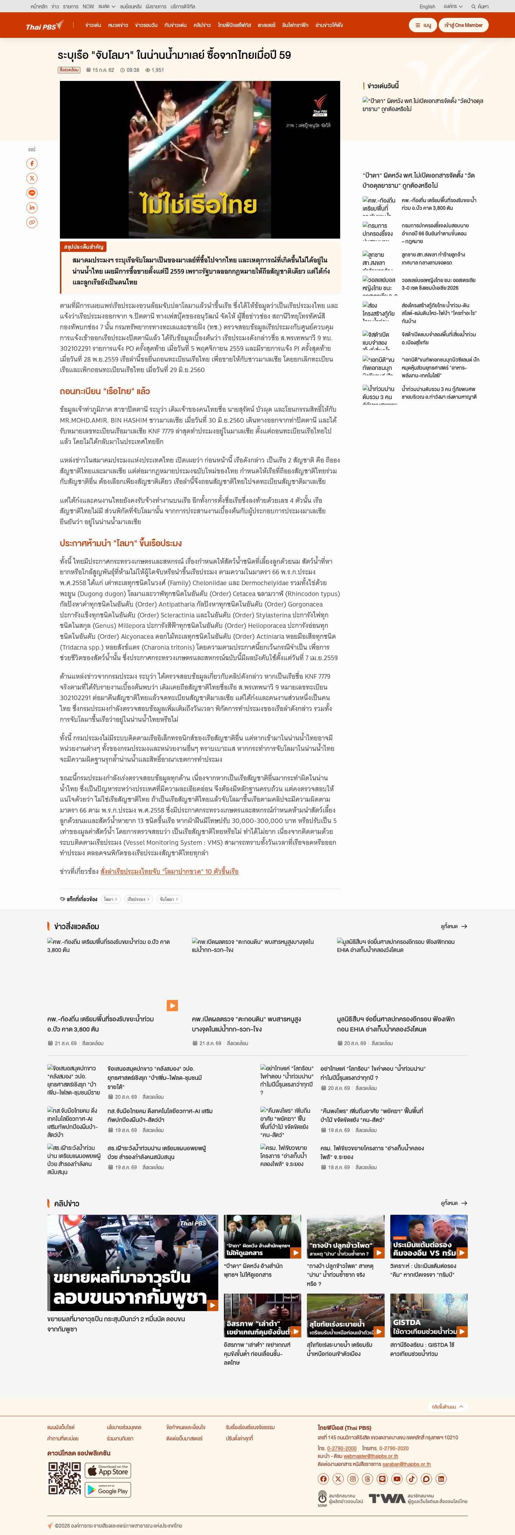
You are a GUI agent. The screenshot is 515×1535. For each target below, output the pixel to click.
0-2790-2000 (342, 1448)
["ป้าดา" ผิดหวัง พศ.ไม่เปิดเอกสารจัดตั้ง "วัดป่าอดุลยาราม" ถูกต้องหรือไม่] (426, 132)
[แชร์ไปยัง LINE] (31, 192)
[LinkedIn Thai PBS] (441, 1479)
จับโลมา (167, 899)
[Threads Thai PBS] (367, 1479)
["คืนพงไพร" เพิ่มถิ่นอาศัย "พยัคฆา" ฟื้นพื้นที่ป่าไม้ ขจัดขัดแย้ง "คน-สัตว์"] (288, 1122)
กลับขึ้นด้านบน (444, 1407)
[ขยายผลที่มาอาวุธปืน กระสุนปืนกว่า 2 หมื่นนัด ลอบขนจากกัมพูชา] (132, 1263)
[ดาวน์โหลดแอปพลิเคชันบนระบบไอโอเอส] (108, 1470)
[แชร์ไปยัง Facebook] (31, 163)
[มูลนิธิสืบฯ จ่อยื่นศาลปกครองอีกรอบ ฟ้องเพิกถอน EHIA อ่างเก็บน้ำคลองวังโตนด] (402, 974)
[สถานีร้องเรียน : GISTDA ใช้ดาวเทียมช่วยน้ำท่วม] (429, 1315)
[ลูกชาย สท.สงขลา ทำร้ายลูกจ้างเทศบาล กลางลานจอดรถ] (380, 260)
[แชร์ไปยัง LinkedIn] (31, 207)
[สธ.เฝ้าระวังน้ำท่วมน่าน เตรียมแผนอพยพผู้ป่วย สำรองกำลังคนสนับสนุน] (75, 1159)
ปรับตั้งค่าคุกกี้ (239, 1438)
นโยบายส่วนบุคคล (124, 1427)
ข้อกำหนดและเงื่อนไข (185, 1427)
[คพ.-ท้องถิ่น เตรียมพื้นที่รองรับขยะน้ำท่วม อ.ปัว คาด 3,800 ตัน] (380, 206)
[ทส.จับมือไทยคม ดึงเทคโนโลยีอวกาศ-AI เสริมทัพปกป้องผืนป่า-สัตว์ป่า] (75, 1122)
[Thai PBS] (45, 25)
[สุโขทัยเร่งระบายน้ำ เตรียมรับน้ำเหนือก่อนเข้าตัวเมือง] (345, 1315)
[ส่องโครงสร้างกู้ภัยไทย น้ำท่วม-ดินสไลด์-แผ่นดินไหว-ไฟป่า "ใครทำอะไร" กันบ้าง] (380, 311)
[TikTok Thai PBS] (411, 1479)
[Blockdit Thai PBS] (426, 1479)
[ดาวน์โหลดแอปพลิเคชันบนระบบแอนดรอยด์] (108, 1489)
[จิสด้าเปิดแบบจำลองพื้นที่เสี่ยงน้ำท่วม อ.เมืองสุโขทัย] (380, 340)
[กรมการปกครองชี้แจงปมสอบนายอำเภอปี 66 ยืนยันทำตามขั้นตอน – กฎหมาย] (380, 231)
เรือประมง (136, 899)
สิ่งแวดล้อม (69, 70)
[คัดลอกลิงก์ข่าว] (31, 222)
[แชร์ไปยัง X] (31, 178)
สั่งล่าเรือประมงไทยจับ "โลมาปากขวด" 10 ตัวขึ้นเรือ (170, 871)
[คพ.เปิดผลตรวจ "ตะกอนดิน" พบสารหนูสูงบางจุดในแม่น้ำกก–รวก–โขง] (257, 974)
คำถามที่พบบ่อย (62, 1438)
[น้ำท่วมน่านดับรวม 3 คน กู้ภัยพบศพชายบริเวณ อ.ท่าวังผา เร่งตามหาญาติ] (380, 394)
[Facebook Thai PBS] (323, 1479)
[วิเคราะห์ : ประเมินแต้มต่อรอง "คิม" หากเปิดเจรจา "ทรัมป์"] (429, 1236)
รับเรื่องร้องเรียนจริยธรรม (250, 1427)
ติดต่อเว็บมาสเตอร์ (184, 1438)
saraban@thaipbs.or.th (407, 1463)
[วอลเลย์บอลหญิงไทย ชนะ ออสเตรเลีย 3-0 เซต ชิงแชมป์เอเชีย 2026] (380, 285)
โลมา (108, 899)
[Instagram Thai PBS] (352, 1479)
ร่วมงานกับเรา (120, 1438)
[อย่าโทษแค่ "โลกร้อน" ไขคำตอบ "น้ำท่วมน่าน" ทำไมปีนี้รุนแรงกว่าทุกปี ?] (288, 1080)
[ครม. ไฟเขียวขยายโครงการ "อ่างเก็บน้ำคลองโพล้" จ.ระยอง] (288, 1159)
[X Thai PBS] (338, 1479)
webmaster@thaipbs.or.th (371, 1455)
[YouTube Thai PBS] (397, 1479)
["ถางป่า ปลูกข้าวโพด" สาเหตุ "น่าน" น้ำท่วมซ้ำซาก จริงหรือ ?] (345, 1236)
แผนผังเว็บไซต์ (61, 1427)
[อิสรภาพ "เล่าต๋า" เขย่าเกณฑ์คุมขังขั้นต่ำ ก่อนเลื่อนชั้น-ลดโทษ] (262, 1315)
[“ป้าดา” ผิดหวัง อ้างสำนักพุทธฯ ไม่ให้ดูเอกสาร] (262, 1236)
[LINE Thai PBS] (382, 1479)
